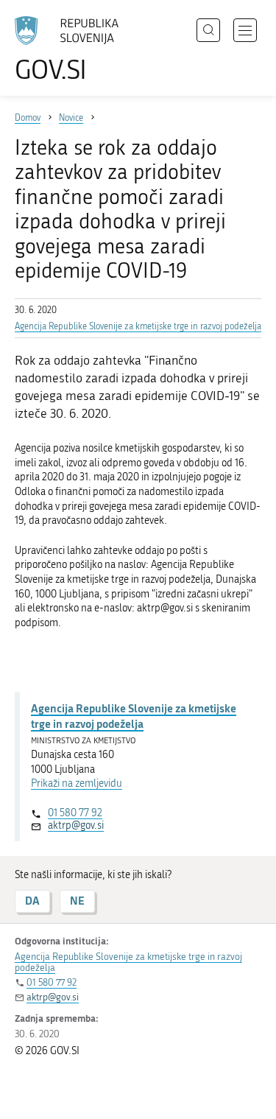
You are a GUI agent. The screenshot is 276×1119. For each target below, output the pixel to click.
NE (77, 900)
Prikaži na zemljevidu (76, 783)
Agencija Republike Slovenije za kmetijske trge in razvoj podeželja (138, 326)
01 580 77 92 (75, 813)
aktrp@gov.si (76, 825)
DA (32, 900)
